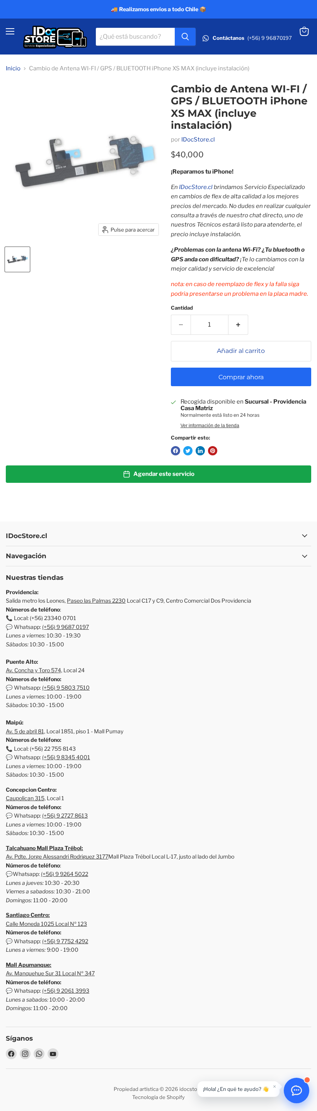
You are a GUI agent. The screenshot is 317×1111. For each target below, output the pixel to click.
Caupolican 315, (26, 798)
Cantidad (182, 308)
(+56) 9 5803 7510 (66, 687)
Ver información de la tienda (210, 425)
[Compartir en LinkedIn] (200, 450)
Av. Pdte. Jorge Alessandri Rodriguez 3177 (57, 856)
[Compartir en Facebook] (175, 450)
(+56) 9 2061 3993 (65, 990)
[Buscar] (185, 37)
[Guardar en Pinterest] (212, 450)
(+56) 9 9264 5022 (64, 874)
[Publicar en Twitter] (188, 450)
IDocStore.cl (198, 139)
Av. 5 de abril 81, (25, 731)
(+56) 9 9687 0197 (65, 627)
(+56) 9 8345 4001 (66, 757)
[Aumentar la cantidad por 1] (238, 325)
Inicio (13, 68)
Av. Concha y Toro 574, (34, 670)
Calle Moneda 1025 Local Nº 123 (46, 923)
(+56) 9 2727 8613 (65, 815)
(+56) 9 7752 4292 (65, 941)
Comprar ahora (241, 377)
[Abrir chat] (296, 1090)
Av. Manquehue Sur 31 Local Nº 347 (50, 973)
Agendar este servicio (163, 473)
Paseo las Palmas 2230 (96, 600)
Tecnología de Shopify (158, 1097)
